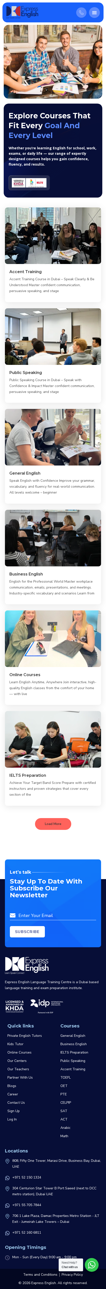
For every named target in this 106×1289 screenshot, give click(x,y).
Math (64, 1136)
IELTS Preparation (27, 775)
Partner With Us (20, 1077)
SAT (63, 1111)
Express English (43, 1283)
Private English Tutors (24, 1035)
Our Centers (17, 1060)
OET (64, 1086)
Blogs (11, 1086)
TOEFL (65, 1077)
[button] (94, 12)
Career (12, 1094)
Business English (26, 574)
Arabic (65, 1127)
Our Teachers (18, 1069)
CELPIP (65, 1102)
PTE (63, 1094)
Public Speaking (25, 372)
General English (24, 473)
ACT (64, 1119)
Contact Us (16, 1102)
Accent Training (25, 271)
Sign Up (13, 1111)
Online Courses (24, 674)
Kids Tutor (15, 1044)
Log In (12, 1119)
